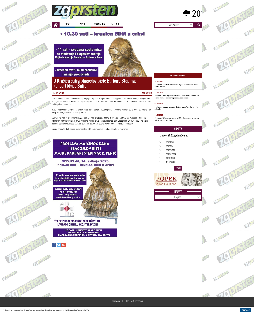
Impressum (115, 301)
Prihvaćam (245, 309)
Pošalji (178, 168)
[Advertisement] (102, 268)
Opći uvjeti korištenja (134, 301)
